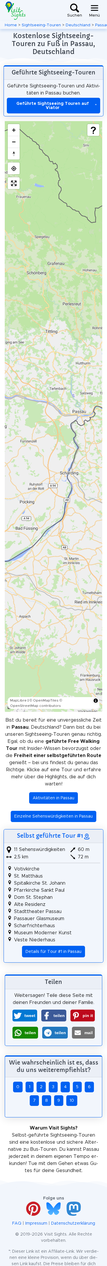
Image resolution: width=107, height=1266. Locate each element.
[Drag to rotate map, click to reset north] (14, 154)
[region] (53, 416)
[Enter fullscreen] (14, 183)
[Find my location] (14, 168)
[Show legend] (93, 130)
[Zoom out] (14, 142)
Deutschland (78, 25)
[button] (24, 1015)
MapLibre (18, 700)
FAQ (16, 1223)
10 (72, 1101)
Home (11, 25)
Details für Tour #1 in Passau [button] (53, 952)
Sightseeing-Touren (41, 25)
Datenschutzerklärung (73, 1223)
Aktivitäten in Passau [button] (53, 798)
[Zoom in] (14, 130)
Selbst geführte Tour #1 (50, 835)
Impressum (36, 1223)
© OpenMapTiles (44, 700)
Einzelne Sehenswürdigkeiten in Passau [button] (53, 816)
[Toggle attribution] (95, 700)
